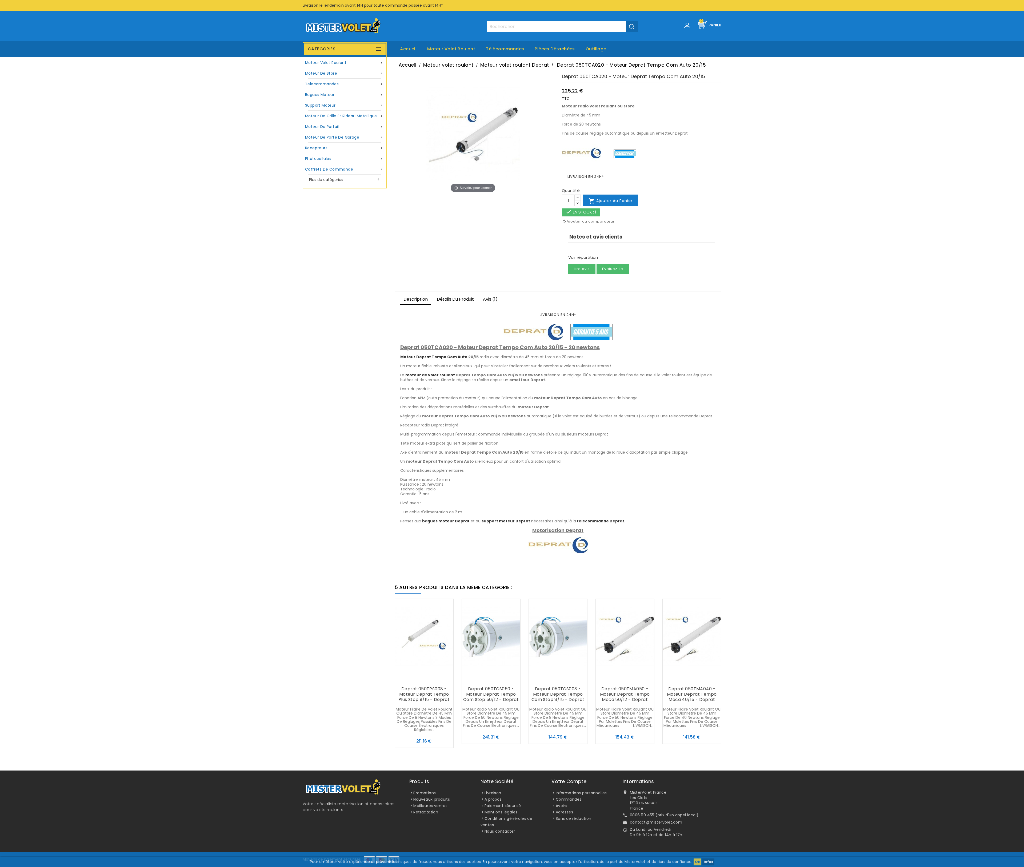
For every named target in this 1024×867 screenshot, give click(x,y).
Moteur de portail (344, 126)
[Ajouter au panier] (413, 678)
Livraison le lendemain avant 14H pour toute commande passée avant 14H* (373, 5)
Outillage (596, 49)
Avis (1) (490, 299)
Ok (697, 862)
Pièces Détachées (555, 49)
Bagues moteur (344, 94)
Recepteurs (344, 148)
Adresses (564, 812)
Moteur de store (344, 73)
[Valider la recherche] (632, 26)
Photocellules (344, 158)
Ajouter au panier (611, 201)
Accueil (408, 49)
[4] (584, 249)
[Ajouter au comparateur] (424, 678)
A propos (493, 799)
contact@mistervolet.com (656, 822)
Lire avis (582, 268)
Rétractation (425, 812)
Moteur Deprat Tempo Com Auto (433, 357)
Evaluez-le (612, 268)
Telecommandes (344, 84)
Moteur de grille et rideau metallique (344, 116)
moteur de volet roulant (430, 375)
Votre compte (568, 781)
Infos (708, 862)
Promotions (424, 793)
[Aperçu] (434, 678)
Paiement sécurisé (503, 805)
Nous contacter (500, 831)
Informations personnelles (581, 793)
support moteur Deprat (506, 521)
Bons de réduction (573, 818)
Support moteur (344, 105)
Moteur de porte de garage (344, 137)
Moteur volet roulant (451, 49)
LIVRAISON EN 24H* (585, 176)
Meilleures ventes (430, 805)
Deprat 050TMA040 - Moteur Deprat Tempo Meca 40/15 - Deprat (692, 694)
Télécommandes (505, 49)
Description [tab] (415, 299)
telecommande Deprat (600, 521)
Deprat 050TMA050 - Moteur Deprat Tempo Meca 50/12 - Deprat (625, 694)
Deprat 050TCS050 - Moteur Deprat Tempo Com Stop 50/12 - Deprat (491, 694)
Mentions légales (501, 812)
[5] (589, 249)
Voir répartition (583, 257)
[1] (570, 249)
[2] (575, 249)
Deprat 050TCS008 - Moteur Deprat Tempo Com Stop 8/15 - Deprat (558, 694)
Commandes (569, 799)
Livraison (493, 793)
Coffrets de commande (344, 169)
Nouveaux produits (431, 799)
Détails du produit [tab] (455, 299)
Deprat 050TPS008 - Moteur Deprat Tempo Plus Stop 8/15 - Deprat (424, 694)
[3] (580, 249)
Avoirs (561, 805)
